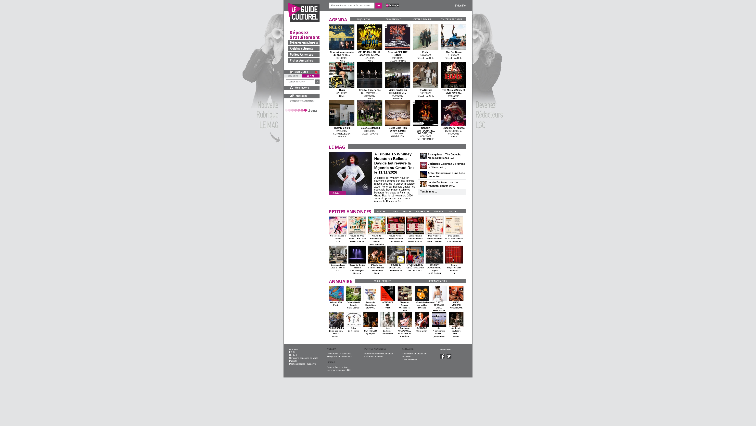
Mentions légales (297, 364)
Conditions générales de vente (303, 358)
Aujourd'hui (364, 19)
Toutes (453, 211)
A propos (293, 349)
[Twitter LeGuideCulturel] (450, 358)
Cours (394, 211)
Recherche (423, 211)
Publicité (293, 361)
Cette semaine (422, 19)
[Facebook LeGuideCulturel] (443, 358)
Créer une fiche (409, 359)
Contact (293, 355)
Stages (381, 211)
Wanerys (311, 364)
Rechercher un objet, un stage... (379, 353)
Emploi (438, 211)
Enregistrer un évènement (339, 356)
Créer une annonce (373, 356)
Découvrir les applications (302, 101)
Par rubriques (382, 281)
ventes (407, 211)
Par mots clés (438, 281)
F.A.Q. (292, 352)
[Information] (317, 72)
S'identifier (460, 5)
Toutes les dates (451, 19)
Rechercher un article (337, 367)
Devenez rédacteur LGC (338, 370)
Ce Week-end (393, 19)
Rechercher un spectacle (339, 353)
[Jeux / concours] (302, 110)
